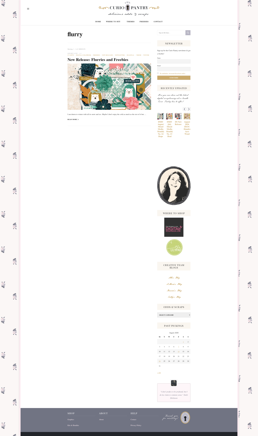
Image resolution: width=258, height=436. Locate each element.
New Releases (107, 55)
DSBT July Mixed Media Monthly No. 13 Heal (169, 129)
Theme (138, 55)
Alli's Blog (174, 277)
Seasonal (130, 55)
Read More (72, 119)
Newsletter (120, 55)
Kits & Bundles (73, 425)
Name (159, 58)
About (101, 419)
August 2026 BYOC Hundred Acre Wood (187, 128)
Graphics (71, 419)
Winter (146, 55)
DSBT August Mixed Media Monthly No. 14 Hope (160, 129)
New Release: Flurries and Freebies (98, 59)
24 (159, 361)
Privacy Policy (136, 425)
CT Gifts (71, 55)
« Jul (159, 372)
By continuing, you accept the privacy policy (172, 73)
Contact (158, 21)
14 (178, 351)
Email (159, 66)
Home (98, 21)
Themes (131, 21)
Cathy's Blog (174, 297)
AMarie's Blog (174, 284)
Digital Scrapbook (83, 55)
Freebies (144, 21)
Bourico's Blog (174, 290)
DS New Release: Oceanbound (178, 123)
